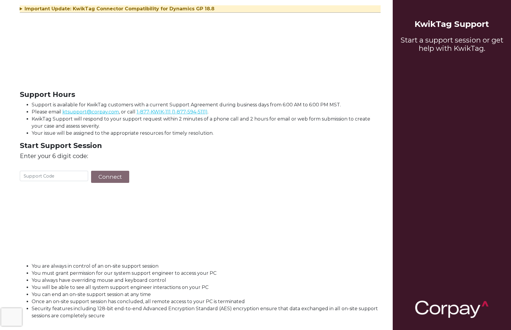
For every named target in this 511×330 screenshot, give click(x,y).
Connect (110, 176)
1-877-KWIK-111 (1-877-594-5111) (172, 112)
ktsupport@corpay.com (90, 112)
